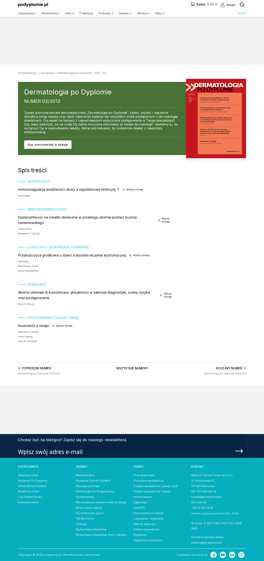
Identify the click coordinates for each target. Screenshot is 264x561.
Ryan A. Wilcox (26, 304)
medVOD (139, 507)
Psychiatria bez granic (90, 513)
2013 (97, 73)
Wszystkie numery (132, 368)
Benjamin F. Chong (28, 233)
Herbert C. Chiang (28, 331)
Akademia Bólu (85, 475)
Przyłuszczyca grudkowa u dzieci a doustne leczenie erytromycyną (72, 255)
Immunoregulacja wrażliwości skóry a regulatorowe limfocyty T (68, 189)
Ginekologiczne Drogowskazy (95, 491)
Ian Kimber (24, 195)
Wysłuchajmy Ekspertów (91, 529)
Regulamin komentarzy (148, 540)
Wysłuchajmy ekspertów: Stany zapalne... (102, 534)
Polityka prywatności (147, 529)
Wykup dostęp (134, 189)
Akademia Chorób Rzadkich (93, 480)
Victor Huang (25, 336)
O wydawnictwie (144, 475)
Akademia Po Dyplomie (32, 480)
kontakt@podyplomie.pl (206, 496)
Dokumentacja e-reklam (149, 513)
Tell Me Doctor (85, 518)
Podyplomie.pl (27, 73)
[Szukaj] (242, 5)
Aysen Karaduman (28, 270)
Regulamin (140, 534)
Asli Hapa (23, 261)
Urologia (81, 524)
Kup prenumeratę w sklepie (48, 145)
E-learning (86, 13)
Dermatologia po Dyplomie (74, 73)
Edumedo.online (28, 502)
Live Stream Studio (30, 496)
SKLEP (242, 13)
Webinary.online (28, 475)
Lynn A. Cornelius (27, 341)
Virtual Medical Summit (32, 486)
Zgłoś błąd (140, 502)
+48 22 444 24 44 (202, 507)
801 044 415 (198, 502)
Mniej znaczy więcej (88, 507)
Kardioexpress (85, 496)
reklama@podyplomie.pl (206, 542)
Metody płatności (145, 524)
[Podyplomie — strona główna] (33, 5)
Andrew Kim (25, 228)
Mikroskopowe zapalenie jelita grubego (101, 502)
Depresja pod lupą (88, 486)
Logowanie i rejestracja (148, 518)
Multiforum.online (28, 491)
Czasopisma (47, 73)
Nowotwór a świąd (33, 326)
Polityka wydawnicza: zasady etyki (155, 486)
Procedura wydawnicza (149, 480)
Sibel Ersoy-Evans (28, 266)
